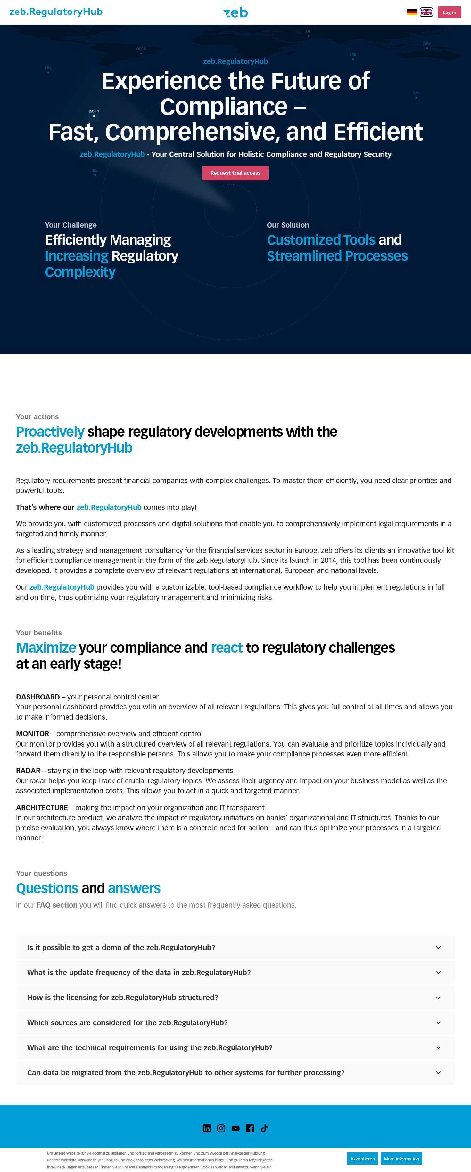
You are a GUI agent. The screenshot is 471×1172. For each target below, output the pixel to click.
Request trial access (235, 173)
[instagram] (221, 1128)
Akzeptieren (363, 1159)
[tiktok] (264, 1128)
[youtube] (236, 1128)
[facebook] (250, 1128)
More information (401, 1159)
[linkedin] (207, 1128)
